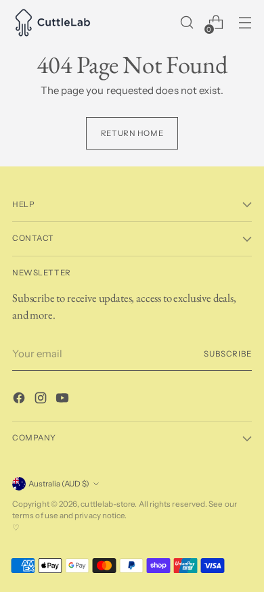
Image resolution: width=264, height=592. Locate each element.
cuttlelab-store (108, 504)
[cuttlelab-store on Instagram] (42, 400)
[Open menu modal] (245, 23)
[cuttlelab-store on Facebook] (20, 400)
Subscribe (228, 354)
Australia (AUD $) (58, 483)
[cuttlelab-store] (52, 22)
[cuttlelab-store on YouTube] (64, 400)
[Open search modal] (186, 23)
